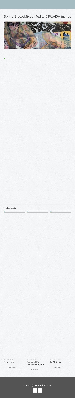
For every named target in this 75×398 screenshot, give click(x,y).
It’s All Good (55, 362)
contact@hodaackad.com (37, 385)
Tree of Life (9, 362)
